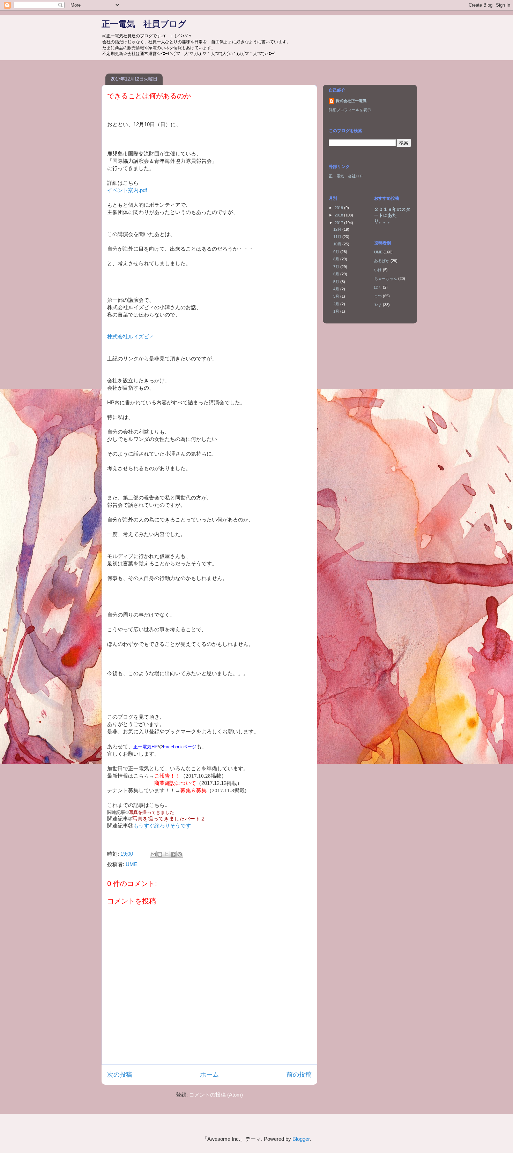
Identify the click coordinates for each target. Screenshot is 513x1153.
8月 (336, 259)
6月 (336, 274)
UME (131, 864)
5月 (336, 282)
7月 (336, 267)
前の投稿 (299, 1074)
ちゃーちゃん (385, 278)
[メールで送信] (153, 854)
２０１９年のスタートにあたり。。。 (392, 215)
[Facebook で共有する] (173, 854)
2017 (339, 223)
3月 (336, 296)
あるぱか (381, 261)
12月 (337, 229)
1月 (336, 311)
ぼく (378, 287)
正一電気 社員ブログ (144, 24)
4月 (336, 289)
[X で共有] (166, 854)
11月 (337, 237)
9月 (336, 252)
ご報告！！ (167, 776)
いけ (378, 270)
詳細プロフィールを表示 (350, 110)
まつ (378, 296)
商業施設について (175, 783)
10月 (337, 244)
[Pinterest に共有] (179, 854)
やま (378, 305)
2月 (336, 304)
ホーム (209, 1074)
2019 (339, 208)
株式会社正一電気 (351, 101)
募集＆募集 (193, 790)
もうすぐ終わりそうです (162, 826)
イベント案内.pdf (127, 190)
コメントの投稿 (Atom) (216, 1095)
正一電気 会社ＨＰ (346, 176)
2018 (339, 215)
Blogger (301, 1139)
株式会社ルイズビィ (130, 336)
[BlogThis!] (159, 854)
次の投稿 (119, 1074)
